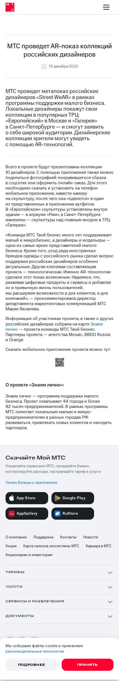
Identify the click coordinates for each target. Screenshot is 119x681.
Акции (11, 546)
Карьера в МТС (99, 546)
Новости (90, 537)
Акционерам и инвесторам (29, 555)
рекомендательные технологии (35, 651)
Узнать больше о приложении (31, 482)
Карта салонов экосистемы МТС (51, 546)
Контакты (68, 537)
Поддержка (43, 537)
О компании (16, 537)
